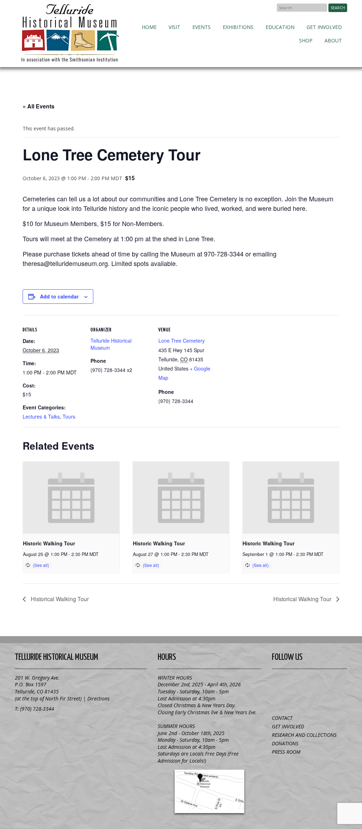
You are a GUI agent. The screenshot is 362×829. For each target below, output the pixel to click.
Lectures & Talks (41, 416)
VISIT (174, 27)
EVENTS (201, 27)
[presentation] (71, 498)
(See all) (41, 565)
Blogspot (310, 682)
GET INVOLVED (324, 27)
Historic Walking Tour (49, 543)
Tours (69, 416)
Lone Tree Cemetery (181, 340)
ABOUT (333, 40)
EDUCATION (279, 27)
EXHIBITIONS (238, 27)
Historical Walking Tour (59, 599)
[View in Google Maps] (209, 791)
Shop (306, 40)
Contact (282, 718)
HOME (149, 27)
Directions (98, 698)
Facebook (268, 7)
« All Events (38, 106)
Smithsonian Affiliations (54, 726)
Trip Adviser (331, 682)
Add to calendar (59, 296)
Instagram (310, 699)
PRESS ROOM (286, 751)
